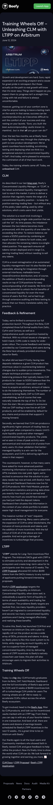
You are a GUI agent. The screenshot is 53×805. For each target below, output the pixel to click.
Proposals (8, 783)
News (19, 783)
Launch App (42, 6)
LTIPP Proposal (9, 570)
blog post (32, 183)
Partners (26, 789)
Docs (27, 783)
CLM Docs (7, 762)
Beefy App (36, 707)
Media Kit (45, 783)
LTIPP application (19, 586)
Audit (34, 783)
